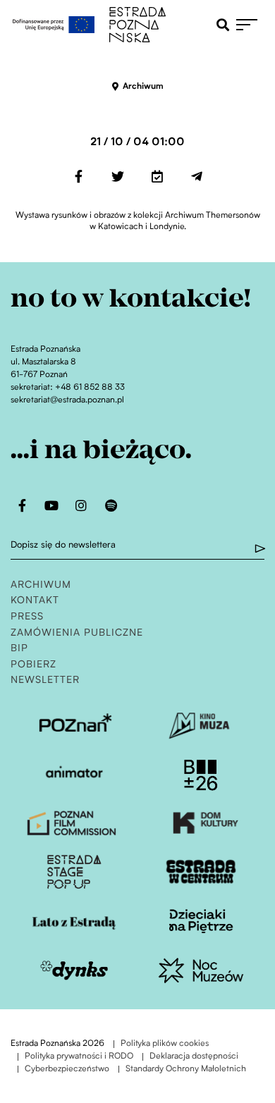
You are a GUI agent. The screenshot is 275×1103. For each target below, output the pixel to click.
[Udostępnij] (78, 176)
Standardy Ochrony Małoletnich (186, 1069)
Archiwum (41, 585)
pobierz (33, 665)
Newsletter (45, 680)
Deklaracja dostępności (193, 1057)
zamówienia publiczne (77, 633)
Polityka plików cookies (165, 1044)
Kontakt (35, 600)
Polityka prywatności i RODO (79, 1057)
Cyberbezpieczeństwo (67, 1069)
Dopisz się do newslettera (63, 545)
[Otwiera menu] (250, 25)
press (27, 617)
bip (19, 648)
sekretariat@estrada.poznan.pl (67, 400)
